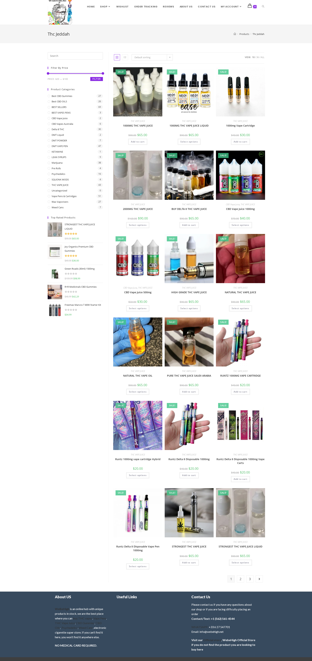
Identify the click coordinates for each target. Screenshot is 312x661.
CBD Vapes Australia (62, 123)
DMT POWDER (59, 140)
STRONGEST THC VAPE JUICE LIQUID (240, 546)
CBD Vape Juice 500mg (137, 292)
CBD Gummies (85, 623)
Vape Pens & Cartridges (64, 196)
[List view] (125, 57)
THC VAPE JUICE (138, 121)
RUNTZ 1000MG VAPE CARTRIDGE (240, 375)
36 (257, 57)
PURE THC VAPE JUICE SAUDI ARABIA (189, 375)
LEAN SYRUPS (59, 157)
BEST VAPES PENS (61, 112)
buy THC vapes (82, 618)
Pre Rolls (56, 168)
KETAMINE (57, 151)
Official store (212, 640)
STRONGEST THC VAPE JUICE (189, 546)
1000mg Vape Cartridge (240, 125)
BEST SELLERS (59, 107)
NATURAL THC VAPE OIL (137, 375)
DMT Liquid (58, 135)
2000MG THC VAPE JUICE (138, 209)
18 (253, 57)
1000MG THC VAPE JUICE (138, 125)
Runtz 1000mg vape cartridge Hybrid (138, 459)
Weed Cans (58, 207)
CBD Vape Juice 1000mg (240, 209)
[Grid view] (117, 57)
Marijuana (57, 162)
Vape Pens (99, 618)
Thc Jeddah (258, 34)
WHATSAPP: (199, 627)
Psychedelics (58, 174)
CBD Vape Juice (233, 204)
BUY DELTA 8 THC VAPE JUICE (189, 209)
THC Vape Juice (65, 623)
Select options (189, 141)
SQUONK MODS (60, 179)
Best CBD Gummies (62, 96)
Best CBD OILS (59, 101)
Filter (96, 78)
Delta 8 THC (58, 129)
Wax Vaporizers (60, 201)
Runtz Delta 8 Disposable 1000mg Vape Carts (240, 461)
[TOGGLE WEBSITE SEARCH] (263, 6)
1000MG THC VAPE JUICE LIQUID (189, 125)
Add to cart (138, 141)
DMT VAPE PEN (60, 146)
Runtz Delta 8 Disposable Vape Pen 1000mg (137, 548)
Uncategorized (59, 190)
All (262, 57)
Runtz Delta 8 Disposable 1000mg (189, 459)
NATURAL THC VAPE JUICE (240, 292)
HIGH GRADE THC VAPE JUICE (189, 292)
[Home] (235, 34)
